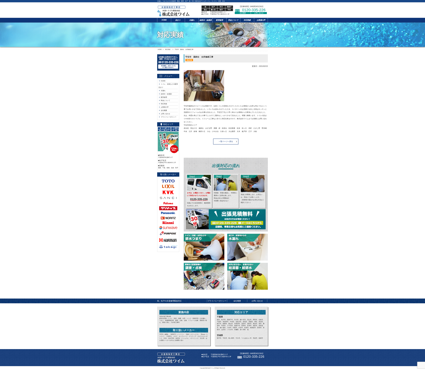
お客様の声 (261, 20)
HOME (164, 20)
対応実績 (247, 20)
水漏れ (191, 20)
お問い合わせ (259, 13)
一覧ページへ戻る (226, 141)
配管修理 (219, 20)
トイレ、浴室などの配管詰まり (168, 85)
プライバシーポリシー (168, 117)
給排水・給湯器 (206, 20)
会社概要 (243, 13)
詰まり (178, 20)
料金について (233, 20)
